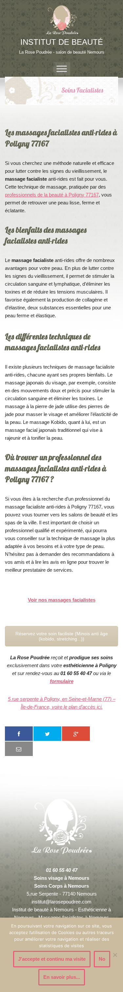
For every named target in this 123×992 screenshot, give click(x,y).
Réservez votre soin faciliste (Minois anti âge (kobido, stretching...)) (61, 636)
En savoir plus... (61, 977)
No (102, 959)
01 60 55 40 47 (61, 870)
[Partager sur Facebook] (19, 733)
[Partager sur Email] (19, 749)
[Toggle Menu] (61, 69)
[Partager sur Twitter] (47, 733)
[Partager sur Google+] (76, 733)
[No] (115, 955)
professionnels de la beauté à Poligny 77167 (52, 194)
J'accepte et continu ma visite (52, 959)
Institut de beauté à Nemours (43, 909)
